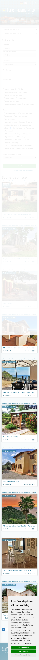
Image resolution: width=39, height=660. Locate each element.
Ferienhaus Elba (28, 359)
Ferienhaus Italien (7, 359)
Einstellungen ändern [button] (23, 655)
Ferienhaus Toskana (18, 359)
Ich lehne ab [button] (23, 651)
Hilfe (3, 650)
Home (4, 648)
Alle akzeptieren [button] (23, 648)
